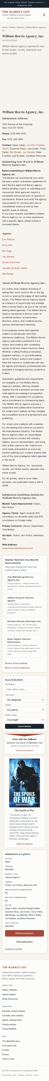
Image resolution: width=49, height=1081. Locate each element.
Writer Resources (10, 999)
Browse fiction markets (16, 663)
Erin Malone (8, 239)
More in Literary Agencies (17, 668)
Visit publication (24, 942)
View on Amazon (25, 844)
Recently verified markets (13, 1011)
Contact (5, 1050)
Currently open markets (12, 1015)
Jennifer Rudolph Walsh (14, 268)
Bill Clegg (7, 251)
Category (10, 695)
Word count (11, 715)
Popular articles (9, 1024)
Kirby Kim (7, 245)
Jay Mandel (29, 152)
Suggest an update (13, 949)
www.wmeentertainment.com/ (17, 548)
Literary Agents (9, 994)
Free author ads (9, 1045)
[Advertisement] (24, 82)
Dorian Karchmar (11, 262)
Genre (8, 705)
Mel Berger (15, 152)
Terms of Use (8, 1059)
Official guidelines (24, 933)
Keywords (10, 684)
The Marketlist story (11, 1041)
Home (4, 27)
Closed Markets (9, 1029)
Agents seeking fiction (12, 1020)
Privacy (5, 1054)
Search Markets (24, 726)
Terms (36, 1075)
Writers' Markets (16, 27)
